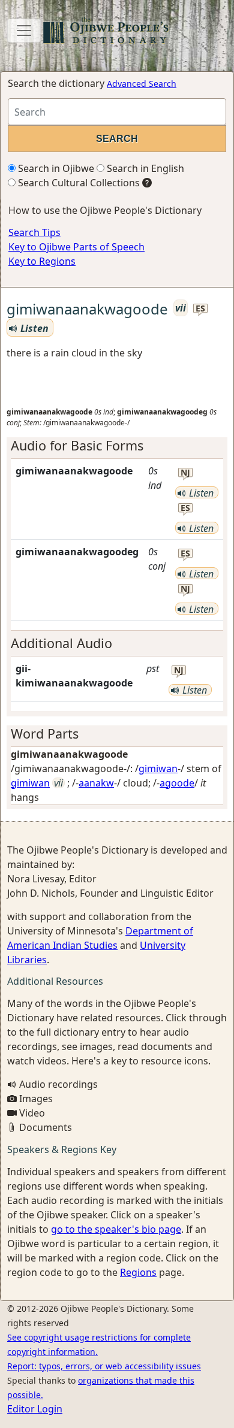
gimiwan (158, 768)
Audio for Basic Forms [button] (77, 445)
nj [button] (185, 473)
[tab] (117, 445)
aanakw (96, 782)
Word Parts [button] (45, 733)
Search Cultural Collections (78, 182)
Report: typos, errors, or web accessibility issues (104, 1366)
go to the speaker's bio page (116, 1229)
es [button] (200, 309)
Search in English (144, 168)
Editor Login (34, 1408)
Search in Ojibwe (55, 168)
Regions (138, 1272)
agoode (177, 782)
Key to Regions (42, 261)
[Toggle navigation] (24, 31)
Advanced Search (141, 83)
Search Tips (34, 232)
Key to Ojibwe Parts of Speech (76, 246)
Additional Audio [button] (61, 643)
